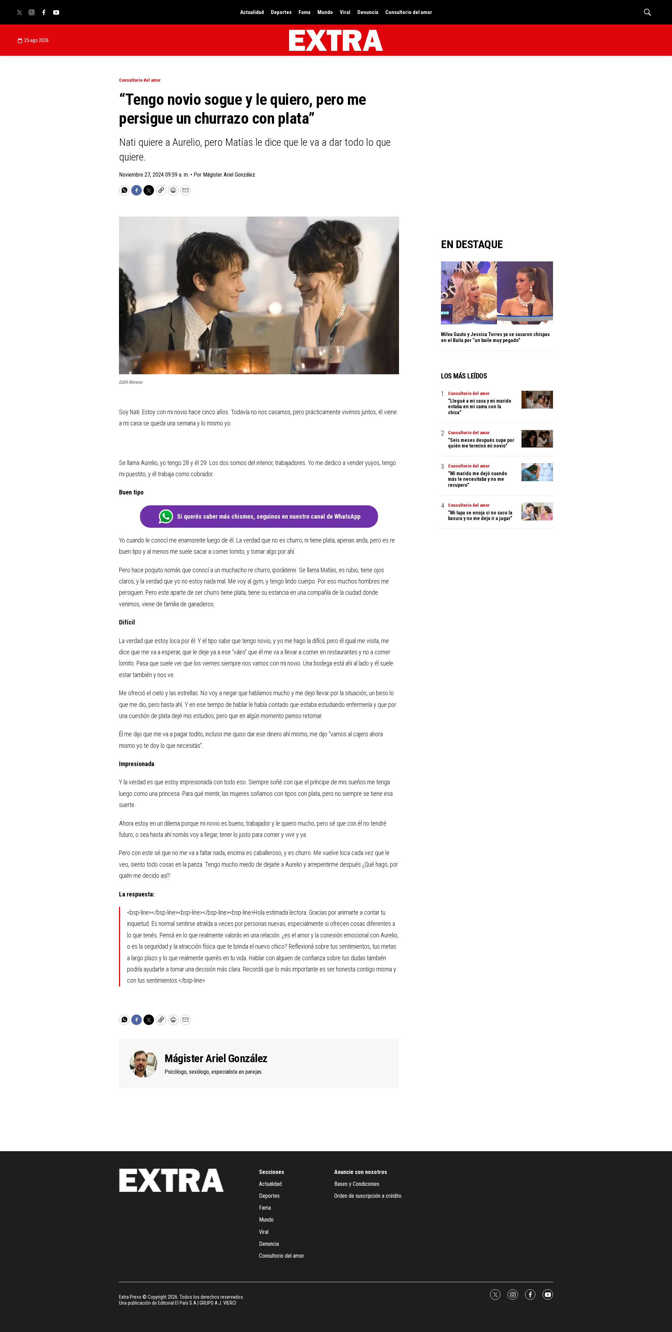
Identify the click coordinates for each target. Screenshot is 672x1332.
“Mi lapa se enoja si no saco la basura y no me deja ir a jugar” (480, 515)
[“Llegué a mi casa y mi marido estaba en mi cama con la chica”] (537, 400)
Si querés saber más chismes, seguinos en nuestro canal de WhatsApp (268, 516)
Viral (345, 12)
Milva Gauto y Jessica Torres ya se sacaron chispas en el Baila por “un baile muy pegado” (495, 337)
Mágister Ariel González (215, 1058)
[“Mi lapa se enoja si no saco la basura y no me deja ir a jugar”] (537, 511)
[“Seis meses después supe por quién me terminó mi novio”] (537, 439)
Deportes (281, 12)
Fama (304, 12)
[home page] (336, 40)
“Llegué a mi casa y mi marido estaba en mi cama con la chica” (479, 407)
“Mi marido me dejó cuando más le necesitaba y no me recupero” (477, 479)
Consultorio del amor (408, 12)
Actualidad (252, 12)
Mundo (325, 12)
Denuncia (367, 12)
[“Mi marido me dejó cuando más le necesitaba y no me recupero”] (537, 472)
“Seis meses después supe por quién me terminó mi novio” (481, 443)
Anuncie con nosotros (360, 1172)
